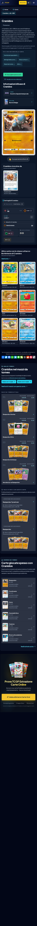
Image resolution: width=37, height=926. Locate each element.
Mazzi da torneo (9, 64)
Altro (19, 64)
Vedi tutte (5, 259)
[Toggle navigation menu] (34, 3)
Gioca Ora (23, 2)
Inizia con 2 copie (23, 381)
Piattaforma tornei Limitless (17, 378)
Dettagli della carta (10, 59)
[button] (29, 2)
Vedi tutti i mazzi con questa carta (13, 386)
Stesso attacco (24, 59)
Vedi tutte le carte (27, 646)
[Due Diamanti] (7, 239)
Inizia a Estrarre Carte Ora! (19, 697)
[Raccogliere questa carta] (13, 74)
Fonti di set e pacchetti (11, 55)
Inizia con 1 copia (7, 381)
